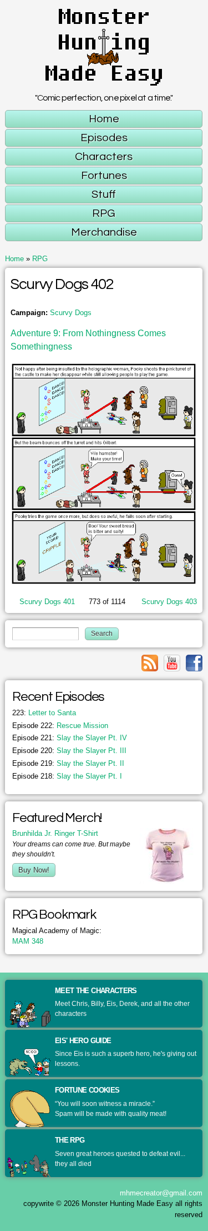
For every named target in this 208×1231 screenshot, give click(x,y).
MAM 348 (27, 941)
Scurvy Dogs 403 (169, 601)
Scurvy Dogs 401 (47, 601)
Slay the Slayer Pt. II (68, 763)
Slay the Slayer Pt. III (69, 750)
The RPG (69, 1140)
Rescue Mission (60, 725)
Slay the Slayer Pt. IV (69, 738)
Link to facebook (194, 663)
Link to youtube (172, 663)
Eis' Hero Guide (83, 1040)
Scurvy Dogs (71, 312)
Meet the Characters (96, 990)
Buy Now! (33, 870)
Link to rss (149, 663)
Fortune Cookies (87, 1090)
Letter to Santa (44, 713)
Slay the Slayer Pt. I (67, 776)
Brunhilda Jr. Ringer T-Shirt (55, 833)
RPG (40, 259)
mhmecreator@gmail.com (161, 1193)
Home (14, 259)
